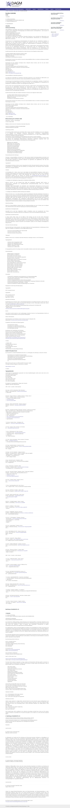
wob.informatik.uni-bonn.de (20, 432)
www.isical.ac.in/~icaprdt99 (22, 550)
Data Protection (58, 9)
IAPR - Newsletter (55, 35)
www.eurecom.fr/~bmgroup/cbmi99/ (25, 526)
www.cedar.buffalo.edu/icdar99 (13, 476)
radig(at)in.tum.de (11, 113)
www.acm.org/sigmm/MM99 (21, 532)
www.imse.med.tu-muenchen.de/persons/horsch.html (15, 338)
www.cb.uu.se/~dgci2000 (21, 602)
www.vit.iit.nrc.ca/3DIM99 (20, 502)
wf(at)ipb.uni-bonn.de (13, 440)
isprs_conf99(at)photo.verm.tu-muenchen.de (15, 416)
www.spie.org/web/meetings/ (14, 565)
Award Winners (40, 9)
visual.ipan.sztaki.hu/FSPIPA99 (20, 405)
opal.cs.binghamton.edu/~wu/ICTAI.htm (21, 539)
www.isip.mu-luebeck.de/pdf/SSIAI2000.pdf (19, 659)
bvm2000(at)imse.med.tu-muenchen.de (39, 175)
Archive (47, 9)
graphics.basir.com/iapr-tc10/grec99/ (21, 491)
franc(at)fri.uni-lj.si (10, 399)
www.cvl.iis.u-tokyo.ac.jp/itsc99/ (21, 507)
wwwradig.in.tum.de (12, 114)
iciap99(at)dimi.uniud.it (19, 495)
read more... (62, 20)
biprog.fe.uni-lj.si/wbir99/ (22, 391)
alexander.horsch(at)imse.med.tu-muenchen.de (16, 337)
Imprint (52, 9)
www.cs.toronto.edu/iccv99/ (14, 480)
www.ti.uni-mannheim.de (13, 650)
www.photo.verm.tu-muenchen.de (13, 417)
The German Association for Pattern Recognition (14, 9)
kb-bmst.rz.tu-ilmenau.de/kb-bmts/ (26, 512)
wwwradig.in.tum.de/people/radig (14, 73)
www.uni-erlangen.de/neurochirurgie (19, 518)
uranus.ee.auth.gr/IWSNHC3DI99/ (25, 446)
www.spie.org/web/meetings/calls (20, 572)
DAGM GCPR (28, 9)
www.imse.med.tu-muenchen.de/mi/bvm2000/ (19, 320)
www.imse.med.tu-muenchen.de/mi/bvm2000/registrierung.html (17, 308)
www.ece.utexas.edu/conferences (24, 585)
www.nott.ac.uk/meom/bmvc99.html (17, 423)
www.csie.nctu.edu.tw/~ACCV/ (16, 559)
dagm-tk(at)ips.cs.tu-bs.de (10, 366)
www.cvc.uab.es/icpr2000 (15, 596)
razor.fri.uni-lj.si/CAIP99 (11, 400)
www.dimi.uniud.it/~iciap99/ (12, 496)
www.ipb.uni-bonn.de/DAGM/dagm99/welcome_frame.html (16, 801)
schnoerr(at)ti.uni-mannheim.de (14, 649)
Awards (34, 9)
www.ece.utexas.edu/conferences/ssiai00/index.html (15, 658)
